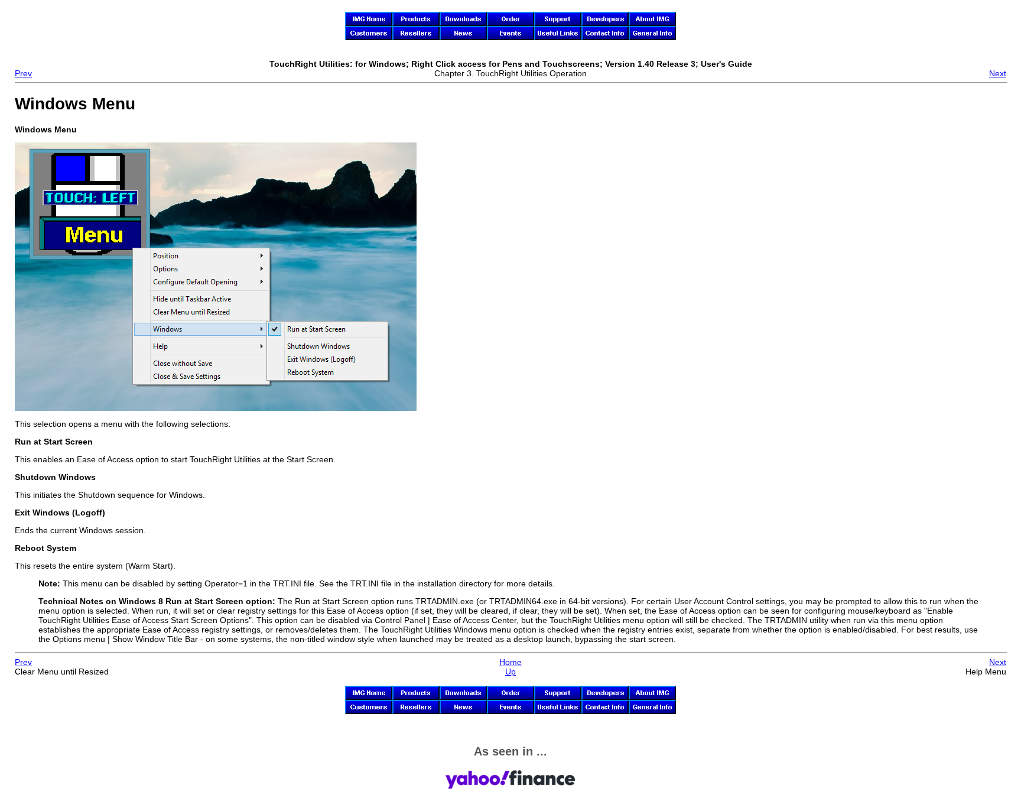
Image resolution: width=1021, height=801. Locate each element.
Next (997, 73)
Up (510, 671)
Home (510, 662)
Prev (23, 73)
